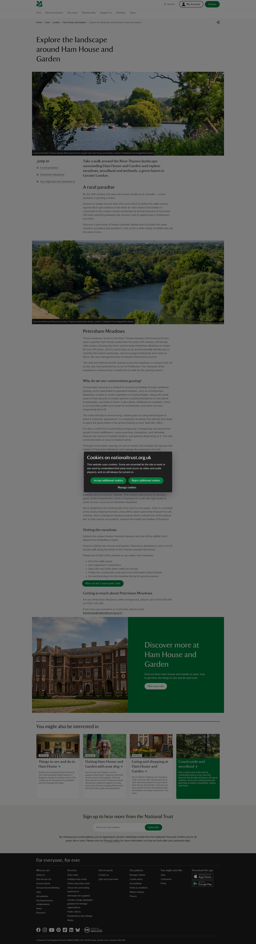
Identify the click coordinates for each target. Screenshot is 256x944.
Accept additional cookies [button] (108, 480)
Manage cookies (127, 487)
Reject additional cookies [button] (146, 480)
